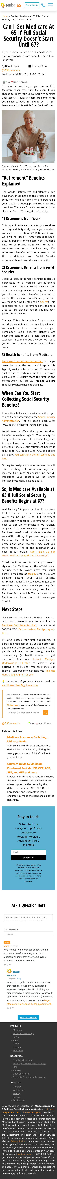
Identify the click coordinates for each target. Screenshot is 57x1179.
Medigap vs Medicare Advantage (29, 1063)
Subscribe (28, 857)
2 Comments (12, 70)
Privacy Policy (18, 1141)
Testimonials (19, 1100)
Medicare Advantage (23, 1033)
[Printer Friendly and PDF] (15, 81)
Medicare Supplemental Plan (19, 625)
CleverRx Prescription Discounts (29, 1077)
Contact (17, 1086)
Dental (16, 1043)
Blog (15, 1067)
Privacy (16, 1093)
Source (44, 301)
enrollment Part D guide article (20, 685)
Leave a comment (28, 1018)
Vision (16, 1040)
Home (5, 16)
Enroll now (18, 1050)
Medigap (17, 1030)
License (17, 1097)
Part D (16, 1036)
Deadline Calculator (22, 1060)
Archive (17, 1070)
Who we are (19, 1090)
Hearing (17, 1047)
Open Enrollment (21, 1073)
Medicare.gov (12, 705)
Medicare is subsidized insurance (22, 361)
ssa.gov (32, 573)
